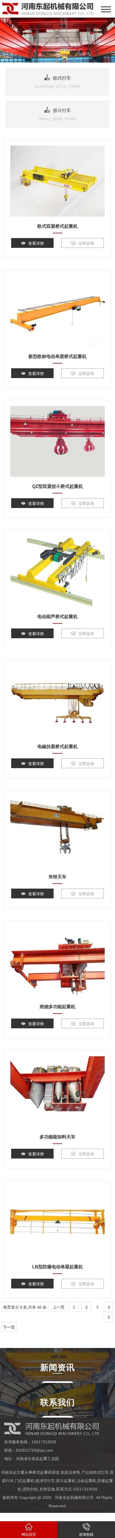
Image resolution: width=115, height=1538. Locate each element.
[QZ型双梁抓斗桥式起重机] (57, 441)
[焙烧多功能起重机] (57, 961)
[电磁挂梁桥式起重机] (57, 701)
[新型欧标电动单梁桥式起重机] (57, 311)
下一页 (9, 1327)
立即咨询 (86, 243)
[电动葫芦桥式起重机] (57, 571)
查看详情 (36, 243)
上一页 (58, 1307)
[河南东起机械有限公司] (48, 8)
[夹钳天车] (57, 831)
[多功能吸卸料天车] (57, 1091)
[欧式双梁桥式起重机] (57, 181)
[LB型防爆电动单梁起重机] (57, 1221)
